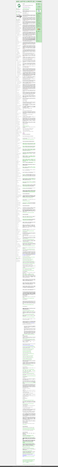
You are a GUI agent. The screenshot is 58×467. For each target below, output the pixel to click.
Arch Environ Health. (29, 203)
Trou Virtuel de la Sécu (18, 239)
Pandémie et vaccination (18, 188)
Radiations (17, 209)
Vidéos (16, 251)
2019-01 (37, 37)
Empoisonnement (33, 459)
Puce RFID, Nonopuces (18, 207)
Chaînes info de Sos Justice (18, 45)
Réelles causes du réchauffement (19, 211)
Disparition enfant (17, 90)
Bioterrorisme (31, 459)
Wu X (23, 178)
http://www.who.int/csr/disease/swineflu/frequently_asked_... (28, 239)
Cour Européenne (17, 79)
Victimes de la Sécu (17, 250)
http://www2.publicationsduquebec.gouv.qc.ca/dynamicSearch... (29, 429)
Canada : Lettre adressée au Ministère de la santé (28, 5)
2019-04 (37, 35)
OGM (16, 183)
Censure (17, 44)
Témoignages (17, 233)
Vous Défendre (17, 255)
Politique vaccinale (17, 200)
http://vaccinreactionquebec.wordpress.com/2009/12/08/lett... (29, 456)
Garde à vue (17, 120)
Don (16, 91)
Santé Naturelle (17, 222)
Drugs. (27, 188)
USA (16, 242)
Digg (26, 462)
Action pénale (17, 23)
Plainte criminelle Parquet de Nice (19, 195)
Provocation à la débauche (18, 205)
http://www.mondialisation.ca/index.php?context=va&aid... (28, 403)
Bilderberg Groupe (18, 127)
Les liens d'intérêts (17, 151)
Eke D (23, 174)
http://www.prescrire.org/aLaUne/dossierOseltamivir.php (28, 357)
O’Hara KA (27, 178)
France (16, 115)
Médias (17, 165)
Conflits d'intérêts (17, 51)
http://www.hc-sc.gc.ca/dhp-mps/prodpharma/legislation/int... (28, 373)
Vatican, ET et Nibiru (18, 249)
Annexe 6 (24, 48)
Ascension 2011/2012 (18, 29)
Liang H (25, 178)
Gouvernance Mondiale (18, 126)
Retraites (17, 216)
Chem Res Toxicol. (33, 179)
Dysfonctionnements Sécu (18, 96)
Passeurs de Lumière (18, 261)
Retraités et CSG (17, 217)
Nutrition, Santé (17, 182)
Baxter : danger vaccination (28, 459)
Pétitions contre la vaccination (18, 194)
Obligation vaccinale (18, 83)
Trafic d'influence (18, 75)
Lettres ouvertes (17, 156)
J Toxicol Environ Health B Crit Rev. (29, 185)
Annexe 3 (31, 35)
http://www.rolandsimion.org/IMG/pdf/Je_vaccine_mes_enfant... (29, 334)
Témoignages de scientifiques (18, 234)
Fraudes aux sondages (18, 119)
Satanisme (17, 223)
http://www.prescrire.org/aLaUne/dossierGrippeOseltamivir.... (28, 353)
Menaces (17, 167)
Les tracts (17, 152)
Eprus (16, 104)
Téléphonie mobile (17, 232)
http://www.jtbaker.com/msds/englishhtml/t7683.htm (28, 217)
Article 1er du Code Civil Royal (18, 27)
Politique (17, 199)
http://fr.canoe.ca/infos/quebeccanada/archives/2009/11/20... (28, 314)
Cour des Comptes (17, 78)
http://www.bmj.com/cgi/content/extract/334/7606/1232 (28, 355)
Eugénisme (17, 110)
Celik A (25, 174)
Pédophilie (17, 190)
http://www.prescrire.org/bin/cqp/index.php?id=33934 (28, 242)
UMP (16, 240)
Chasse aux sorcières (18, 46)
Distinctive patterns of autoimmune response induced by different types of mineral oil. (29, 149)
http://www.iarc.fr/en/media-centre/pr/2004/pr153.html (28, 197)
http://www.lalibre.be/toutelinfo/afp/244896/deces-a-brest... (28, 304)
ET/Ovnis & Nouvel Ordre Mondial (19, 109)
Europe (17, 111)
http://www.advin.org (25, 424)
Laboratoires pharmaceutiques (26, 460)
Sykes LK (28, 181)
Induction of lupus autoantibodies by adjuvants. (27, 153)
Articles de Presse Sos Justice (18, 28)
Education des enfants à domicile (19, 97)
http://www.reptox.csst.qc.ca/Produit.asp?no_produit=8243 (28, 212)
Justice (16, 144)
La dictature (17, 146)
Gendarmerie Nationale (18, 121)
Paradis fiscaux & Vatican (18, 189)
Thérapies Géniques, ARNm (19, 74)
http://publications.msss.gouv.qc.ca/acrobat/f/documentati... (28, 369)
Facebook (28, 462)
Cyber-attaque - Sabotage (18, 85)
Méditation (17, 166)
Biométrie (17, 38)
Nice (16, 179)
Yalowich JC (29, 178)
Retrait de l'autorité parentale (19, 73)
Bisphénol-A (17, 39)
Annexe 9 (28, 66)
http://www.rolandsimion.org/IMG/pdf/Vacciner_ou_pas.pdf (28, 274)
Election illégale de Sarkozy (18, 98)
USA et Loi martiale (17, 243)
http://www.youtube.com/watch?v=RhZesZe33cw (27, 450)
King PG (26, 181)
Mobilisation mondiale (18, 172)
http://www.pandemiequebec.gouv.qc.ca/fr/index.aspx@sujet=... (29, 263)
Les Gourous (17, 150)
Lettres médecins (17, 155)
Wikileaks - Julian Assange (18, 256)
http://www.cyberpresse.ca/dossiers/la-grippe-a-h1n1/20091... (28, 268)
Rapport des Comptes (18, 210)
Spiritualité (17, 228)
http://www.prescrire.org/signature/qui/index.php (27, 359)
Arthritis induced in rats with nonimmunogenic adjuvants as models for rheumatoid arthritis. (29, 156)
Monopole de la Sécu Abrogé (18, 173)
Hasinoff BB (32, 178)
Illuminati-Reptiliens (17, 138)
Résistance (17, 215)
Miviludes (17, 171)
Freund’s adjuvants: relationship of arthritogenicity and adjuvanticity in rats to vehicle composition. (29, 143)
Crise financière (17, 84)
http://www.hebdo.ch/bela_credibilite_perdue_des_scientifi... (28, 270)
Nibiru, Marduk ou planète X (18, 178)
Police (16, 198)
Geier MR (30, 181)
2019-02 (37, 36)
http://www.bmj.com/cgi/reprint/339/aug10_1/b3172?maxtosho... (29, 346)
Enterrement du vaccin (18, 103)
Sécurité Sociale (17, 224)
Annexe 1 (27, 20)
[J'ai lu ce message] (57, 466)
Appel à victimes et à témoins (19, 61)
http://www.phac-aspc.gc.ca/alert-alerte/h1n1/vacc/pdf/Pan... (29, 370)
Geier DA (24, 181)
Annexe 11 (30, 75)
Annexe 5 (25, 44)
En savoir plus (40, 466)
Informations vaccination (18, 139)
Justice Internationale (18, 145)
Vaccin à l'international (18, 244)
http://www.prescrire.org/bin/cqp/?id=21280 (27, 351)
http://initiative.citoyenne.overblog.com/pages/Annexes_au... (28, 139)
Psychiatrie (17, 206)
